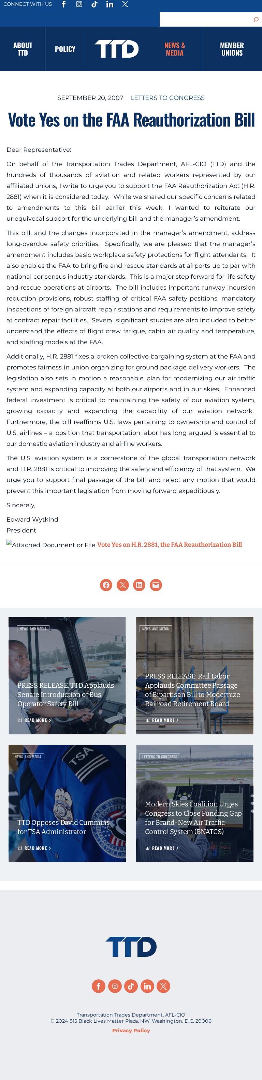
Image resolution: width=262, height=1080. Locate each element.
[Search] (256, 19)
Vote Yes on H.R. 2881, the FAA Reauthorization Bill (169, 545)
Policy (65, 49)
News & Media (174, 49)
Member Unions (232, 49)
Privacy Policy (131, 1030)
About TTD (22, 49)
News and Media (33, 628)
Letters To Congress (167, 98)
